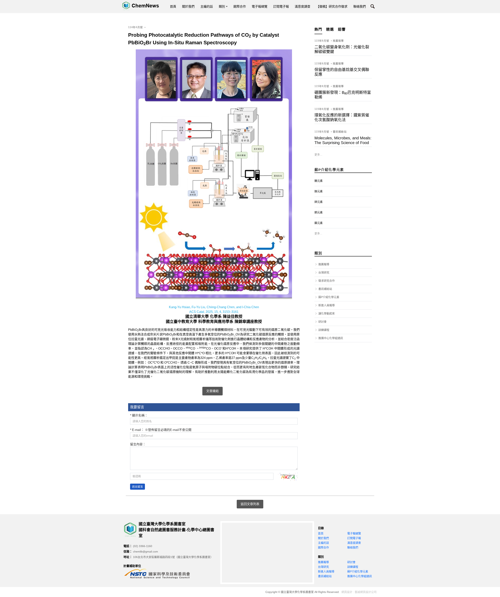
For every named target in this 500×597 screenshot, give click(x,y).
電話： (127, 546)
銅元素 (318, 212)
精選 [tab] (330, 29)
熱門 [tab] (318, 29)
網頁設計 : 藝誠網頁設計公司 (359, 591)
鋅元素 (318, 201)
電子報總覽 (354, 533)
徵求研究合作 (326, 280)
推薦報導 (323, 264)
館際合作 (323, 547)
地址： (127, 557)
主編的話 (323, 542)
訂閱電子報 (354, 538)
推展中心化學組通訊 (330, 338)
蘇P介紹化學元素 (328, 297)
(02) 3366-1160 (142, 546)
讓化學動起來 (326, 313)
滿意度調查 (354, 542)
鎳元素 (318, 222)
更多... (318, 154)
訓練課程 (323, 329)
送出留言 (137, 486)
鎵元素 (318, 191)
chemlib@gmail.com (145, 551)
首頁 (320, 533)
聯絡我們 (352, 547)
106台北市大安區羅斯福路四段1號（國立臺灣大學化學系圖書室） (173, 557)
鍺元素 (318, 180)
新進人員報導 (326, 305)
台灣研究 (323, 272)
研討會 (322, 321)
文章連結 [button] (212, 391)
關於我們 (323, 538)
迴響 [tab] (342, 29)
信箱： (127, 551)
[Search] (373, 7)
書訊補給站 (325, 288)
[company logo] (131, 529)
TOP (491, 514)
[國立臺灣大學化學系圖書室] (140, 6)
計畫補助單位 (132, 566)
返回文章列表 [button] (250, 504)
